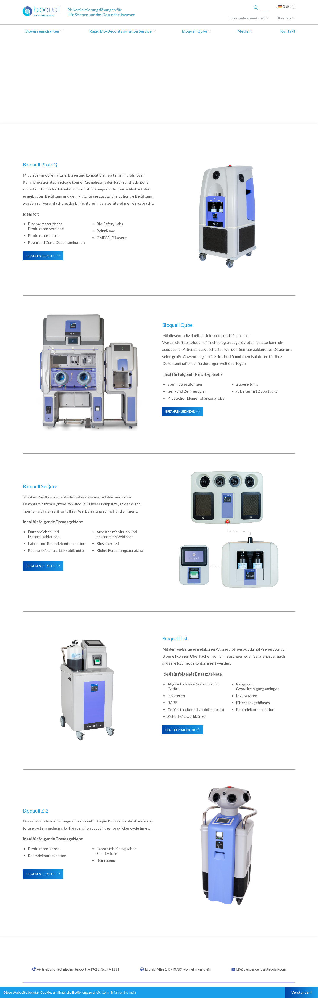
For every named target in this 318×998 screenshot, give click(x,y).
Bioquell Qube (194, 31)
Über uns (283, 18)
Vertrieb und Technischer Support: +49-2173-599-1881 (78, 969)
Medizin (245, 31)
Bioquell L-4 (174, 639)
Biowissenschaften (42, 31)
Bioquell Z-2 (35, 811)
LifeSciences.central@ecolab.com (261, 969)
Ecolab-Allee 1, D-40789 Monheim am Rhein (178, 969)
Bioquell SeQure (40, 486)
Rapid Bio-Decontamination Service (121, 31)
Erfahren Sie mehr (40, 256)
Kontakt (287, 31)
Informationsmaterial (247, 18)
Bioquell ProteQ (40, 165)
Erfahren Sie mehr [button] (124, 992)
